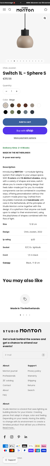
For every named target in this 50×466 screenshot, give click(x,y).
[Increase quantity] (16, 91)
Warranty (32, 375)
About (6, 390)
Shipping (32, 380)
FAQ (5, 395)
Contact (7, 385)
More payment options (25, 137)
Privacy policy (34, 371)
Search (31, 390)
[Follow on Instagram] (12, 437)
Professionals (9, 375)
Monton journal (10, 371)
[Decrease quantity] (6, 91)
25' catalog (8, 380)
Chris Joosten (9, 68)
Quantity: (7, 85)
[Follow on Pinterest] (19, 437)
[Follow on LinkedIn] (26, 437)
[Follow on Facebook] (5, 437)
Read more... (9, 427)
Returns (31, 385)
